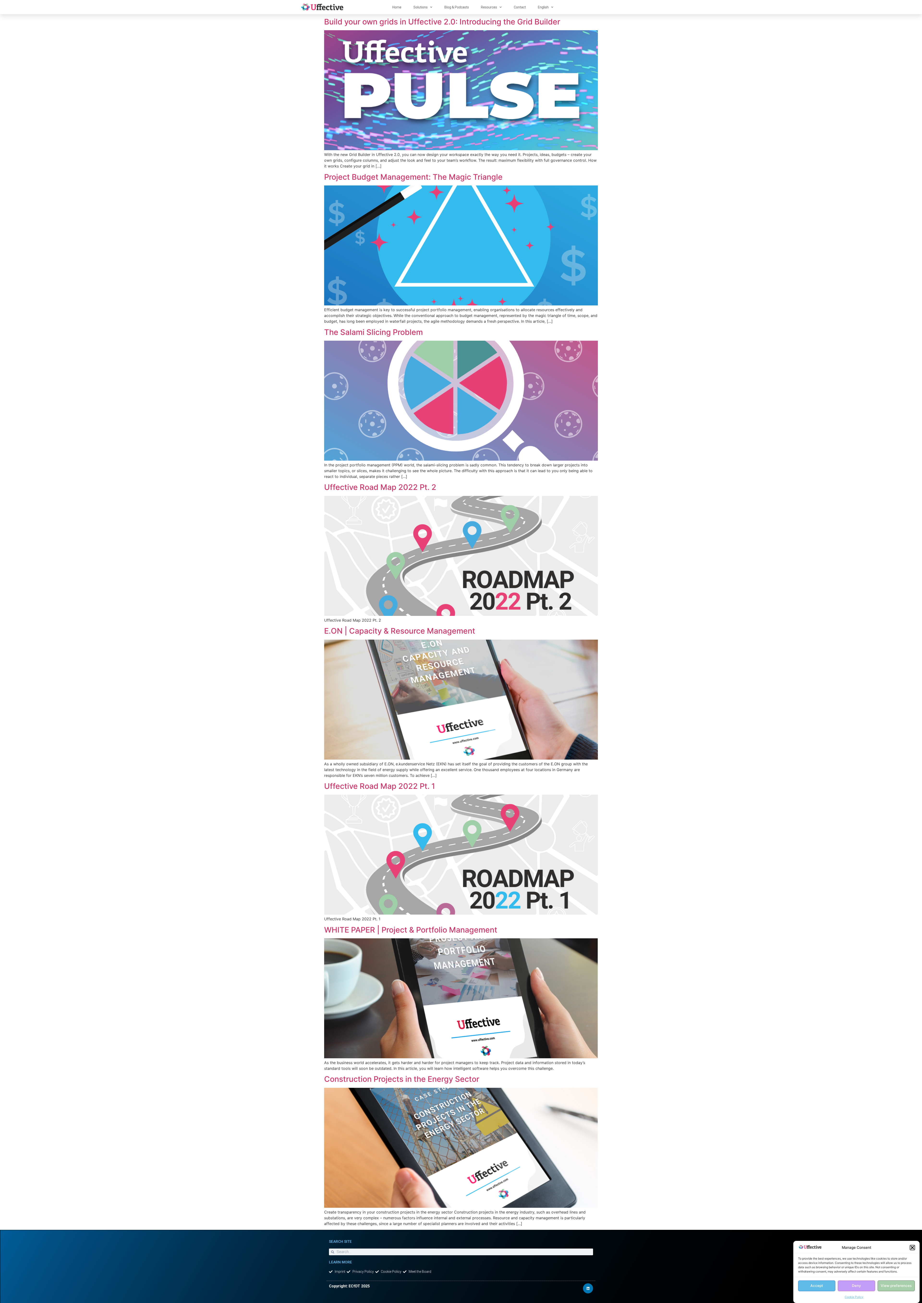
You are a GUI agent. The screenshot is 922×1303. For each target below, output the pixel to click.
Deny (856, 1286)
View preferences (896, 1286)
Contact (520, 7)
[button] (912, 1247)
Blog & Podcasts (456, 7)
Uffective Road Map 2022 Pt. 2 (380, 487)
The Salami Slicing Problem (376, 332)
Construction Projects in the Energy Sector (401, 1079)
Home (396, 7)
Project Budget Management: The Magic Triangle (414, 177)
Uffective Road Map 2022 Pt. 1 (379, 786)
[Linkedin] (588, 1288)
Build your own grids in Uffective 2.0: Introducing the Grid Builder (442, 21)
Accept (816, 1286)
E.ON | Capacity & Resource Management (399, 631)
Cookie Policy (854, 1297)
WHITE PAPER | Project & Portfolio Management (410, 929)
